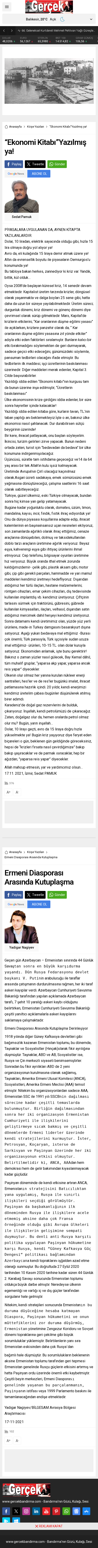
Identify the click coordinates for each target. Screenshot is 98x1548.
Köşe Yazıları (35, 126)
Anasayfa (15, 126)
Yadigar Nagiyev (21, 947)
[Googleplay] (6, 1521)
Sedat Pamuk (21, 217)
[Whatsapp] (66, 1511)
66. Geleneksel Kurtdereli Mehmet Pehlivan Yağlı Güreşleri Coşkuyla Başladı (59, 30)
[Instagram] (26, 1511)
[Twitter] (16, 1511)
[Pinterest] (56, 1511)
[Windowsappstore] (16, 1521)
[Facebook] (6, 1511)
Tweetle (38, 164)
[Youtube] (46, 1511)
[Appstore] (86, 1511)
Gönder (60, 164)
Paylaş (16, 164)
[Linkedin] (36, 1511)
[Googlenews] (76, 1511)
